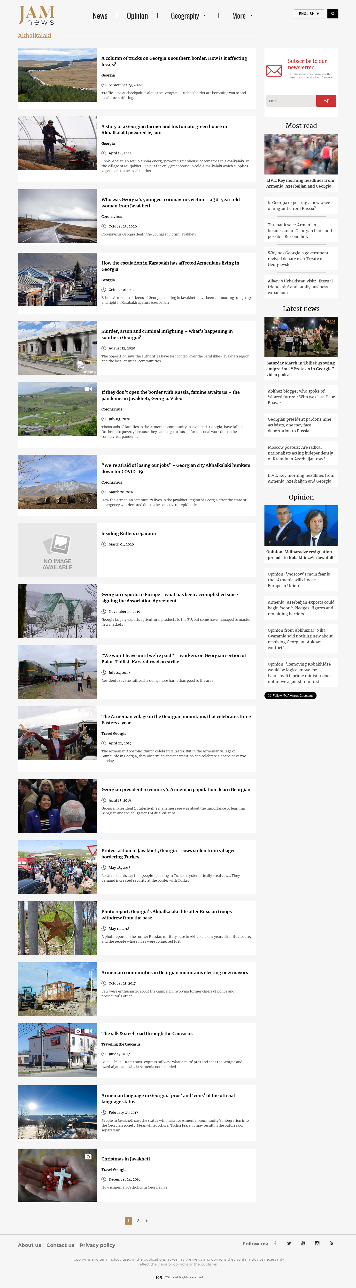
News (100, 15)
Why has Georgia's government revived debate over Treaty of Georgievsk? (298, 258)
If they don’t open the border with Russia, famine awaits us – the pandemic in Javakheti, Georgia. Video (170, 395)
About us (29, 1245)
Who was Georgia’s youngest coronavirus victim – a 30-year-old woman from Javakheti (170, 203)
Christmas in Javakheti (125, 1159)
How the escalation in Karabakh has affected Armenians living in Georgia (170, 266)
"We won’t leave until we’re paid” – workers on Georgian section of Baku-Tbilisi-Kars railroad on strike (173, 659)
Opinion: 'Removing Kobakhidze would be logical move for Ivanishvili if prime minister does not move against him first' (299, 673)
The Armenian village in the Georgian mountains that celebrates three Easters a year (176, 720)
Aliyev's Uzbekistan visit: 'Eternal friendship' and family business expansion (300, 287)
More (239, 15)
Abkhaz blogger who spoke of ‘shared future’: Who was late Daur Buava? (301, 397)
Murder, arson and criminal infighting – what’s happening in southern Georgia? (167, 334)
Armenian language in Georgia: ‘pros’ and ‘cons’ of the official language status (168, 1099)
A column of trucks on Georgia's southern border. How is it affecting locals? (174, 61)
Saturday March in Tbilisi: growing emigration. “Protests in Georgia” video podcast (300, 369)
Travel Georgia (113, 733)
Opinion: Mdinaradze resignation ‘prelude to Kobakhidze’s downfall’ (300, 554)
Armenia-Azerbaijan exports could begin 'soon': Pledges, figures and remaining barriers (301, 608)
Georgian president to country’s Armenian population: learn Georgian (175, 789)
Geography (185, 15)
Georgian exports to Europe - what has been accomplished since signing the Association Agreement (169, 598)
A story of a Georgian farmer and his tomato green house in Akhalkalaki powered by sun (164, 130)
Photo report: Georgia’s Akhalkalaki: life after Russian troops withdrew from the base (166, 915)
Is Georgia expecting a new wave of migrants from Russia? (299, 205)
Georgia (108, 75)
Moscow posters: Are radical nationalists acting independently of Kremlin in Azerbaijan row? (300, 453)
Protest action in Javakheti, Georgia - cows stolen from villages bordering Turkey (168, 854)
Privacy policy (97, 1245)
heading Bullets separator (128, 533)
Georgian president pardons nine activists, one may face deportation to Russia (299, 425)
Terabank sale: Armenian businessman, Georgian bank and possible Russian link (300, 230)
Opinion (137, 15)
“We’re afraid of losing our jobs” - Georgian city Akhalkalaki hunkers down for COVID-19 (175, 468)
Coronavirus (111, 216)
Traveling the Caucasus (120, 1044)
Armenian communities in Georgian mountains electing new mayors (174, 972)
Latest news (301, 309)
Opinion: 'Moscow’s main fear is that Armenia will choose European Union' (299, 580)
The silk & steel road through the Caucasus (147, 1033)
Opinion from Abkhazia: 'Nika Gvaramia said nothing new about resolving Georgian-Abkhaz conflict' (300, 639)
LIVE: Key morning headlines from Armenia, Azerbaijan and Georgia (300, 183)
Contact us (60, 1245)
